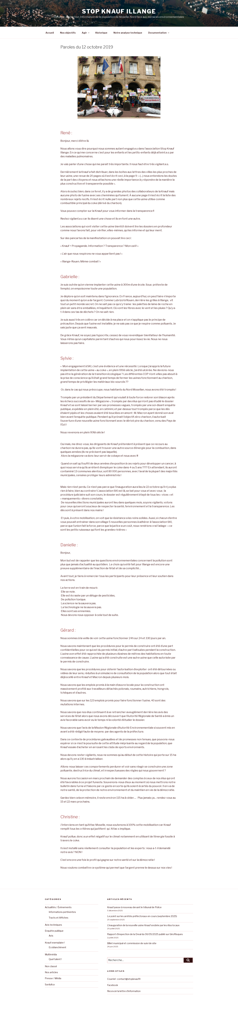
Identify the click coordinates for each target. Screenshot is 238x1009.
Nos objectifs (68, 32)
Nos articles (51, 972)
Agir (84, 32)
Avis (51, 935)
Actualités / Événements (58, 907)
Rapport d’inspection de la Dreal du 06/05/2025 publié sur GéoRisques (145, 934)
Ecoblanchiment (57, 947)
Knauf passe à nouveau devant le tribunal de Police (134, 907)
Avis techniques (53, 924)
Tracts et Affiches (58, 917)
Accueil (49, 32)
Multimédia (51, 954)
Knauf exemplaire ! (55, 942)
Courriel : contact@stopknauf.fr (124, 979)
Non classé (51, 966)
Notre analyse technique (127, 32)
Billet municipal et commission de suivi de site (131, 943)
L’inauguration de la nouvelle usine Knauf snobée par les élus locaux (143, 925)
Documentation (157, 32)
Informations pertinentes (62, 912)
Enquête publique (54, 930)
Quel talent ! (55, 959)
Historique (101, 32)
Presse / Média (53, 978)
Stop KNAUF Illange (119, 11)
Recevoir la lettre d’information (124, 991)
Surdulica (50, 984)
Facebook (112, 985)
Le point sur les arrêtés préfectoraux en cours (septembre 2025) (142, 916)
